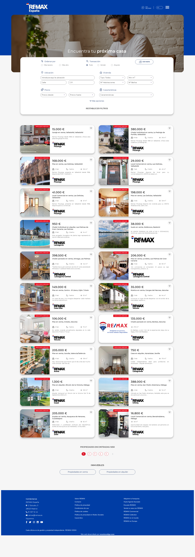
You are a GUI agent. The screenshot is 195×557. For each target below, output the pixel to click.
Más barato (48, 65)
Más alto (65, 65)
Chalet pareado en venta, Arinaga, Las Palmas (71, 259)
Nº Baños (133, 82)
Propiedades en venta (78, 472)
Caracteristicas (107, 95)
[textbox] (68, 78)
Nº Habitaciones (107, 82)
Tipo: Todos (105, 78)
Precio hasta (75, 95)
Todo (91, 65)
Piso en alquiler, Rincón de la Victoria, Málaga (71, 385)
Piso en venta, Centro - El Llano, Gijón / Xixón (70, 290)
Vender (103, 65)
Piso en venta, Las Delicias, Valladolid (67, 164)
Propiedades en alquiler (117, 472)
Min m (132, 78)
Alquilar (117, 65)
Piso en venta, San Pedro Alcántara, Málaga (149, 385)
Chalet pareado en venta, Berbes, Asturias (148, 322)
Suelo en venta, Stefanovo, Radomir (145, 227)
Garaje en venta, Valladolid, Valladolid (67, 132)
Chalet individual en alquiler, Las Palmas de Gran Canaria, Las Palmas (70, 228)
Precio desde (47, 95)
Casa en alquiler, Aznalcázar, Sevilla (145, 353)
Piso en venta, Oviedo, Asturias (64, 322)
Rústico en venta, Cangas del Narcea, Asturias (149, 290)
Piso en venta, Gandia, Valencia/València (68, 353)
